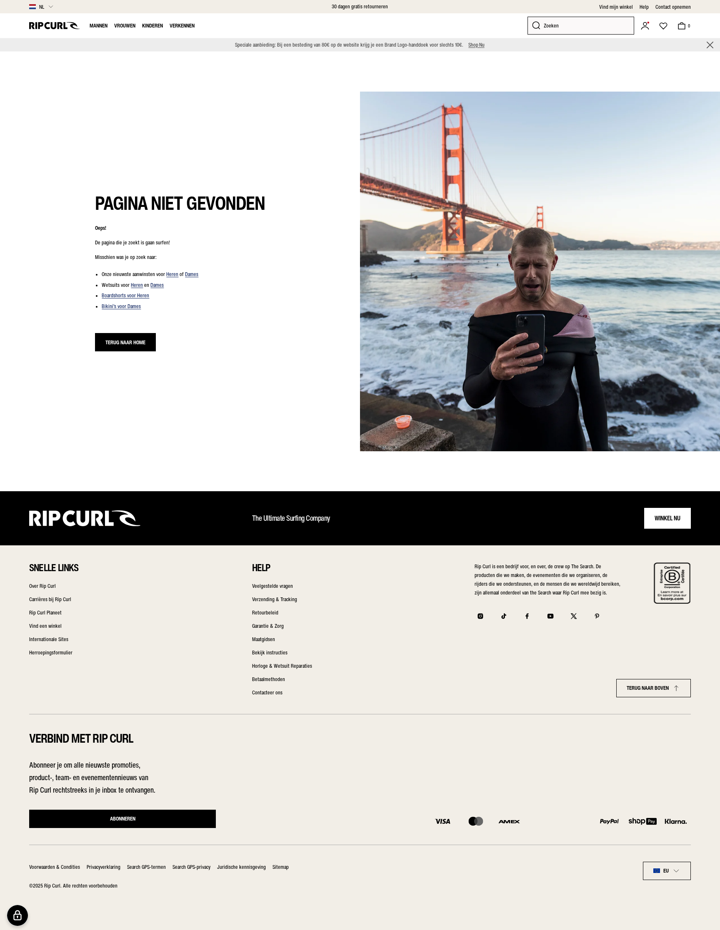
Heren (172, 274)
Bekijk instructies (270, 652)
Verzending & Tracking (274, 599)
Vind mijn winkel (616, 7)
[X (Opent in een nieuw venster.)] (574, 616)
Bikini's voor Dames (121, 306)
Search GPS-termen (146, 867)
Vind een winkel (45, 626)
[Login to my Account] (645, 26)
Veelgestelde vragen (272, 586)
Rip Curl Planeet (45, 612)
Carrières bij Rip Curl (50, 599)
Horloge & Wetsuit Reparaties (282, 666)
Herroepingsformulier (50, 652)
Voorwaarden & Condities (54, 867)
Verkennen (182, 25)
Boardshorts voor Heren (125, 295)
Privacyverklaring (103, 867)
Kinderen (152, 25)
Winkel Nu (667, 518)
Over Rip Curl (42, 586)
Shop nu (476, 44)
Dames (191, 274)
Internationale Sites (48, 639)
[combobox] (667, 871)
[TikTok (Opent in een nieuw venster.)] (504, 616)
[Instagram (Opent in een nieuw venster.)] (480, 616)
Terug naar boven (648, 688)
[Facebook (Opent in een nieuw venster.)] (527, 616)
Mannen (99, 25)
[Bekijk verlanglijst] (663, 26)
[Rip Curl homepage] (54, 25)
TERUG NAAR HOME (125, 342)
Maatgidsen (263, 639)
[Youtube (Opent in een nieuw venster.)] (550, 616)
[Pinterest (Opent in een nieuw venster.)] (597, 616)
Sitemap (280, 867)
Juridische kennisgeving (241, 867)
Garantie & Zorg (268, 626)
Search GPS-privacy (191, 867)
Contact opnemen (673, 7)
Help (644, 7)
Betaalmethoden (268, 679)
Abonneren (122, 818)
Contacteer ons (267, 692)
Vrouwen (124, 25)
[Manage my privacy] (17, 915)
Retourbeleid (265, 612)
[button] (710, 45)
